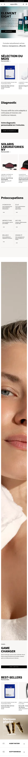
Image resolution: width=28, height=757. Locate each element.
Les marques (11, 734)
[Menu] (1, 4)
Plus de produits (5, 61)
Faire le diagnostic (9, 130)
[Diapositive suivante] (25, 77)
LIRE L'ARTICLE (14, 666)
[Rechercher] (4, 4)
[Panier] (26, 4)
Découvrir (8, 31)
